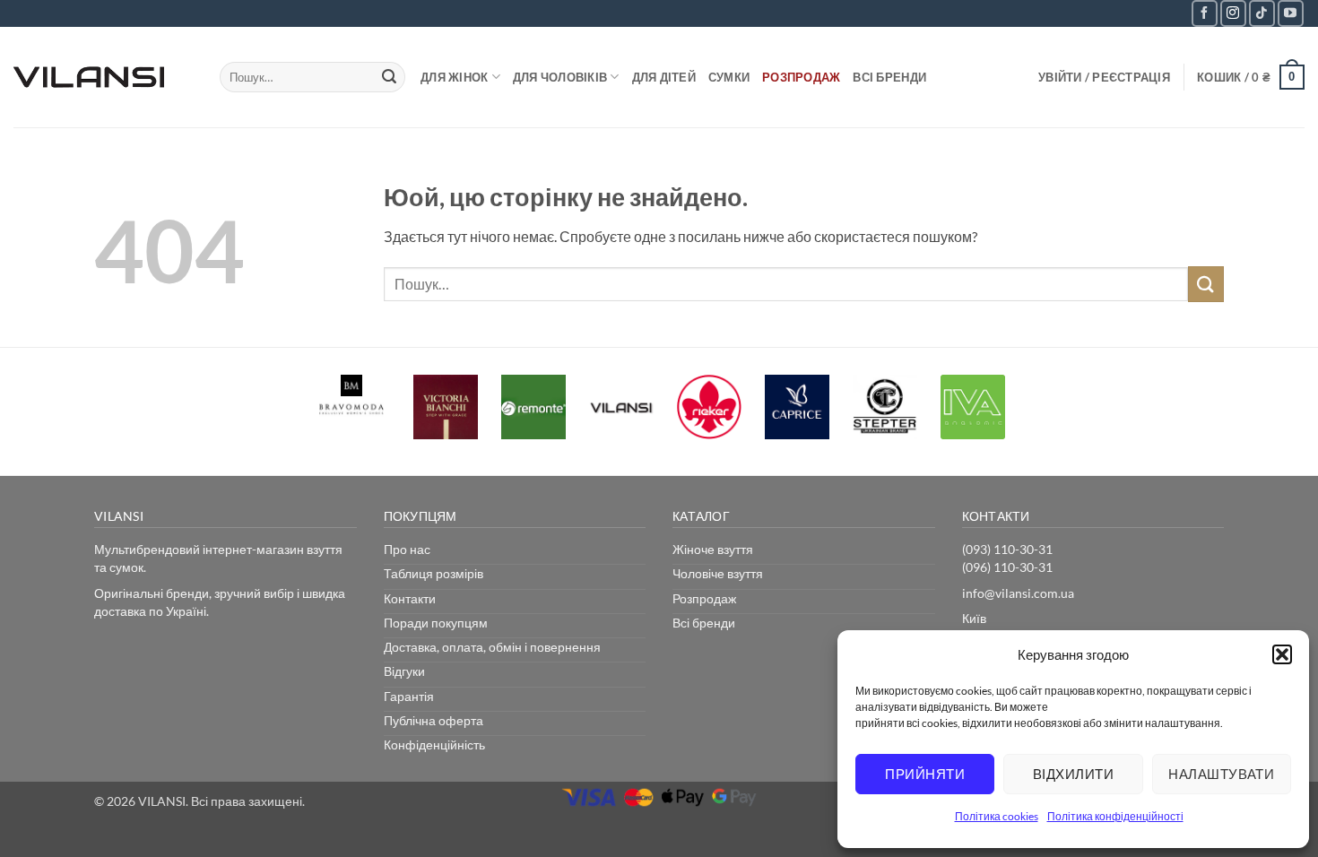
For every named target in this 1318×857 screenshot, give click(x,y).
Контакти (410, 598)
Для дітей (664, 77)
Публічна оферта (433, 720)
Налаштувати (1221, 774)
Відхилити (1073, 774)
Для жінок (454, 77)
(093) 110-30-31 (1007, 549)
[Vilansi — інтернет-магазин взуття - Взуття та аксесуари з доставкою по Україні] (103, 77)
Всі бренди (889, 77)
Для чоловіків (560, 77)
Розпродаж (801, 77)
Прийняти (925, 774)
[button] (1282, 654)
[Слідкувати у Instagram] (1233, 13)
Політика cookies (996, 816)
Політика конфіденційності (1115, 816)
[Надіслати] (389, 77)
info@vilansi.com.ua (1018, 593)
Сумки (729, 77)
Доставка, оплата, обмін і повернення (492, 646)
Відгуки (404, 671)
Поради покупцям (436, 622)
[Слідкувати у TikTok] (1262, 13)
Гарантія (409, 696)
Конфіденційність (434, 744)
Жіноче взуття (712, 549)
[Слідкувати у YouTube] (1291, 13)
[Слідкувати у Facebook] (1205, 13)
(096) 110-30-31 (1007, 567)
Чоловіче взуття (717, 573)
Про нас (407, 549)
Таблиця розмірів (433, 573)
